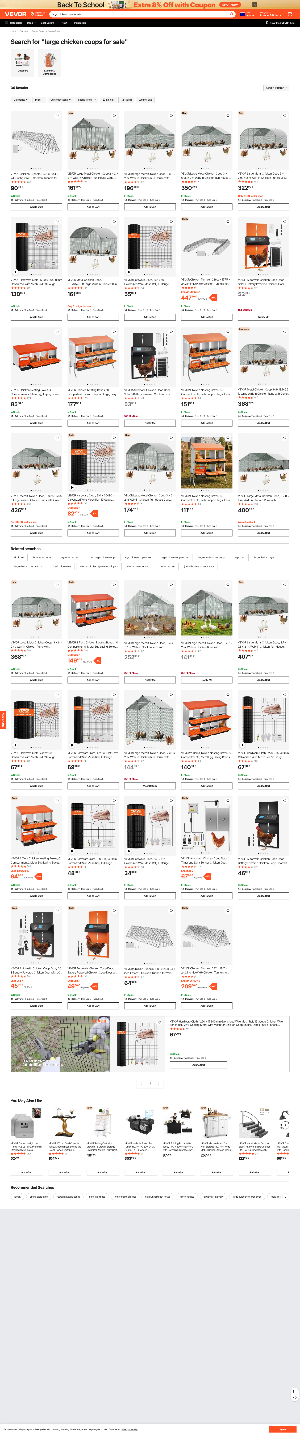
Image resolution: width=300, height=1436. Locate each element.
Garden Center (38, 31)
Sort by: (270, 87)
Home (13, 31)
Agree (283, 1429)
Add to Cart (36, 206)
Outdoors (24, 31)
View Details (150, 785)
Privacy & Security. (130, 1429)
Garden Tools (54, 31)
